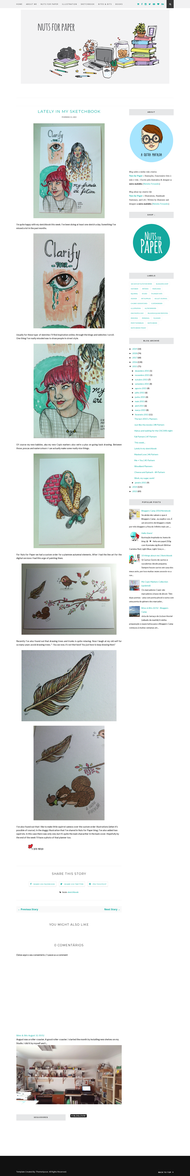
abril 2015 (139, 406)
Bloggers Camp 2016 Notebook (156, 510)
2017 (134, 357)
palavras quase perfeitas (158, 313)
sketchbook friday (138, 328)
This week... (139, 442)
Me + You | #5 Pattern (144, 460)
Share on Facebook (44, 884)
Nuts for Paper (49, 4)
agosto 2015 (141, 388)
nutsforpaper (150, 308)
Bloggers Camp (162, 284)
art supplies (146, 298)
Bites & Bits (105, 4)
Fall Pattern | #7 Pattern (145, 436)
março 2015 (140, 410)
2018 (134, 353)
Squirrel (134, 294)
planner (156, 318)
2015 (134, 366)
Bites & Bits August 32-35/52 (30, 1035)
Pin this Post (100, 884)
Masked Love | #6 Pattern (146, 454)
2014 (134, 487)
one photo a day (137, 313)
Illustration (69, 4)
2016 (134, 362)
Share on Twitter (73, 884)
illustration (136, 308)
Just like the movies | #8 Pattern (149, 424)
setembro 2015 (142, 384)
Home (19, 4)
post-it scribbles (137, 323)
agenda (134, 298)
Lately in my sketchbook (145, 448)
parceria (134, 318)
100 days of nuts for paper (141, 284)
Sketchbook (88, 4)
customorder (156, 303)
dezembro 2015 (142, 371)
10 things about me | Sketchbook (156, 555)
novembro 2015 (142, 375)
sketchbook (73, 892)
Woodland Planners (143, 466)
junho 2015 (140, 397)
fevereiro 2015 (142, 414)
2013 (134, 491)
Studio (144, 294)
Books (119, 4)
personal (145, 318)
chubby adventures (139, 303)
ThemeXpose (42, 1171)
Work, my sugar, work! (144, 478)
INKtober (134, 289)
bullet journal (161, 298)
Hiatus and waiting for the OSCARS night (153, 430)
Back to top (165, 1172)
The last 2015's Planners (145, 419)
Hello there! (147, 533)
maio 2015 (139, 401)
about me (31, 4)
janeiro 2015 (140, 482)
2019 (134, 349)
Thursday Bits (156, 294)
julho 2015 (140, 392)
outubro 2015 (141, 379)
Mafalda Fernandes (151, 184)
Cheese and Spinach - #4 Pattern (149, 472)
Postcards (156, 289)
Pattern (145, 289)
